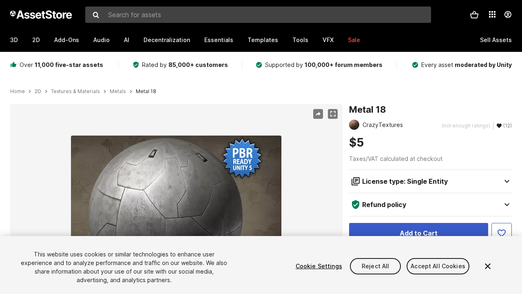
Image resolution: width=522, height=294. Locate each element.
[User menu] (508, 15)
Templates (263, 39)
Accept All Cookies (438, 266)
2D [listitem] (38, 91)
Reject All (375, 266)
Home (17, 91)
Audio (101, 39)
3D (14, 39)
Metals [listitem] (118, 91)
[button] (474, 15)
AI (126, 39)
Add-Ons (66, 39)
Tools (300, 39)
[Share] (318, 114)
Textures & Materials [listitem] (75, 91)
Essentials (218, 39)
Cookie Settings (319, 266)
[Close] (488, 266)
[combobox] (258, 15)
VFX (328, 39)
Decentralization (167, 39)
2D (36, 39)
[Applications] (492, 14)
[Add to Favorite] (501, 233)
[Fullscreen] (333, 114)
